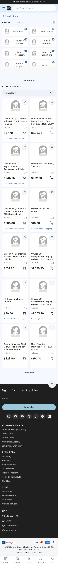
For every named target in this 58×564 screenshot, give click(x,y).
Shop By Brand (11, 16)
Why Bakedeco (9, 464)
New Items (7, 499)
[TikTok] (36, 416)
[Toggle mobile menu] (3, 8)
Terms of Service (23, 552)
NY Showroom (12, 530)
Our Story (6, 456)
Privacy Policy (37, 552)
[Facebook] (15, 416)
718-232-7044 (12, 516)
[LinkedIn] (49, 416)
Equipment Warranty (12, 446)
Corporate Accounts (11, 441)
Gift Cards (7, 491)
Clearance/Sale (9, 503)
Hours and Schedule (11, 477)
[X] (29, 416)
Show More (29, 372)
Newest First (10, 93)
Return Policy (8, 437)
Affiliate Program (10, 472)
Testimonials (8, 468)
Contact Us (11, 525)
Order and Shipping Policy (14, 429)
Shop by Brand (9, 495)
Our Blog (6, 481)
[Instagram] (9, 416)
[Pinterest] (42, 416)
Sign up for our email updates (20, 390)
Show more (29, 80)
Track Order (7, 433)
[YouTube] (22, 416)
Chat (8, 520)
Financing (6, 460)
